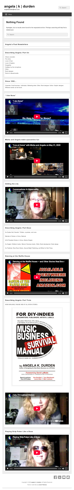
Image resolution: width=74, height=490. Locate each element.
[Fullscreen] (66, 133)
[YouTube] (64, 477)
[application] (37, 117)
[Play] (8, 133)
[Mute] (63, 133)
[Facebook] (55, 477)
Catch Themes (43, 485)
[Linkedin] (59, 477)
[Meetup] (68, 477)
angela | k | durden (19, 6)
